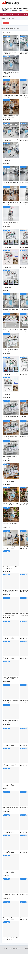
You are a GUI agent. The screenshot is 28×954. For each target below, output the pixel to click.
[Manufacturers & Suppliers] (10, 2)
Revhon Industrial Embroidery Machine (11, 349)
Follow (6, 23)
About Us (19, 14)
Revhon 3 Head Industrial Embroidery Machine (13, 329)
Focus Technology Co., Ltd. (18, 948)
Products (12, 14)
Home (4, 14)
